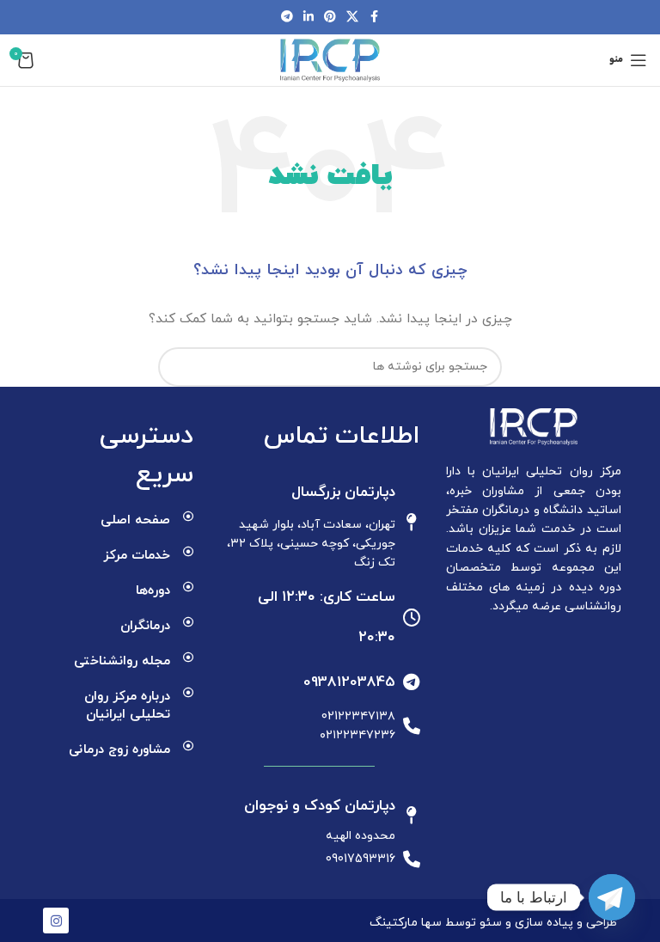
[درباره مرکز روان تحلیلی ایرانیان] (188, 693)
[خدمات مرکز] (188, 552)
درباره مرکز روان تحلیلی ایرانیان (127, 706)
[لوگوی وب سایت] (330, 59)
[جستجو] (178, 367)
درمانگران (145, 626)
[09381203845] (411, 682)
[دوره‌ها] (188, 587)
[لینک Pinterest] (330, 17)
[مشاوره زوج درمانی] (188, 746)
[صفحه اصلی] (188, 516)
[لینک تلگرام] (287, 17)
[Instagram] (56, 920)
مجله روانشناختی (122, 661)
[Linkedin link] (308, 17)
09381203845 (349, 682)
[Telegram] (612, 897)
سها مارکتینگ (406, 922)
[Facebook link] (374, 17)
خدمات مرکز (136, 556)
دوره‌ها (153, 591)
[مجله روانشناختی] (188, 657)
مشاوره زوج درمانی (119, 750)
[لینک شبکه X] (352, 17)
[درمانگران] (188, 622)
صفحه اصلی (135, 520)
